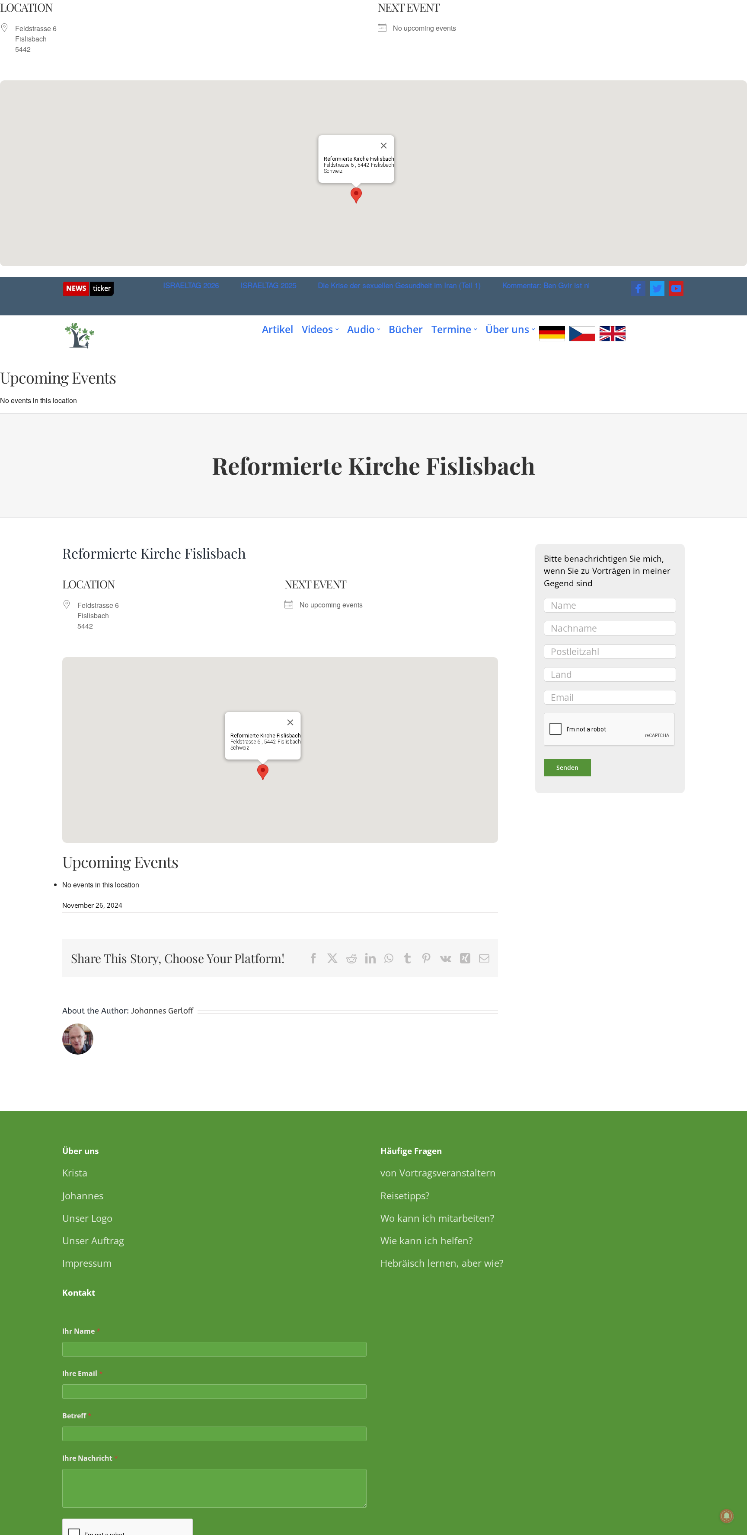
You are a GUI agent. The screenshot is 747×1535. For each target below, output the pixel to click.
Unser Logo (87, 1217)
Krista (74, 1172)
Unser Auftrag (93, 1240)
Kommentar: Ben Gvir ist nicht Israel (547, 285)
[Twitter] (657, 288)
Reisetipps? (405, 1195)
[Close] (384, 145)
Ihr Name (81, 1331)
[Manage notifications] (727, 1516)
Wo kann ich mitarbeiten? (437, 1217)
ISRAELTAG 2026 (176, 285)
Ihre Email (82, 1374)
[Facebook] (638, 288)
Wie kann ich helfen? (426, 1240)
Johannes (82, 1195)
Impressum (87, 1262)
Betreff (77, 1416)
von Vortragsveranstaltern (438, 1172)
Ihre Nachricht (90, 1458)
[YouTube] (676, 288)
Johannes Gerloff (162, 1011)
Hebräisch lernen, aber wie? (442, 1262)
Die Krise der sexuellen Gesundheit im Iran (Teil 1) (384, 285)
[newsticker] (88, 285)
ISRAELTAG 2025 (254, 285)
